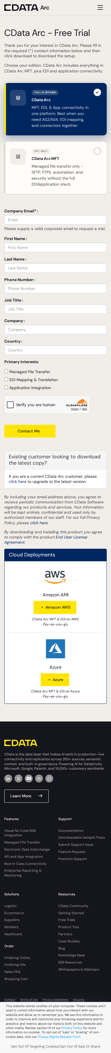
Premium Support (72, 859)
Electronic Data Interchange (27, 849)
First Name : (15, 238)
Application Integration (30, 387)
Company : (14, 320)
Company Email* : (21, 211)
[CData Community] (49, 778)
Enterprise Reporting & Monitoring (23, 873)
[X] (18, 778)
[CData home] (31, 7)
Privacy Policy (71, 1028)
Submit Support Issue (75, 844)
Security (79, 999)
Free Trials (66, 920)
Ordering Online (17, 958)
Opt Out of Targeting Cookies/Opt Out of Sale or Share (55, 1046)
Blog (61, 948)
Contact (9, 999)
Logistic (10, 906)
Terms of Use (29, 999)
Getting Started (71, 913)
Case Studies (69, 941)
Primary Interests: (21, 361)
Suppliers (12, 920)
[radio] (55, 109)
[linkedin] (8, 778)
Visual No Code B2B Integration (20, 833)
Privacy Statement (55, 999)
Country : (13, 341)
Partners (65, 934)
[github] (39, 778)
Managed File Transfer (29, 371)
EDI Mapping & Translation (33, 379)
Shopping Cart (16, 979)
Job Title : (13, 300)
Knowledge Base (71, 955)
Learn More (20, 795)
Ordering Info (15, 964)
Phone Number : (19, 279)
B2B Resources (70, 962)
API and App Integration (23, 856)
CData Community (73, 906)
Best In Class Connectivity (25, 863)
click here (17, 481)
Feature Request (71, 851)
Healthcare (13, 934)
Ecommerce (14, 913)
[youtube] (29, 778)
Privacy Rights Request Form (59, 1037)
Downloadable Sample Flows (81, 837)
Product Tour (68, 927)
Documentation (70, 830)
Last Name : (15, 259)
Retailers (11, 927)
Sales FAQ (12, 971)
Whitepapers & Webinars (78, 969)
